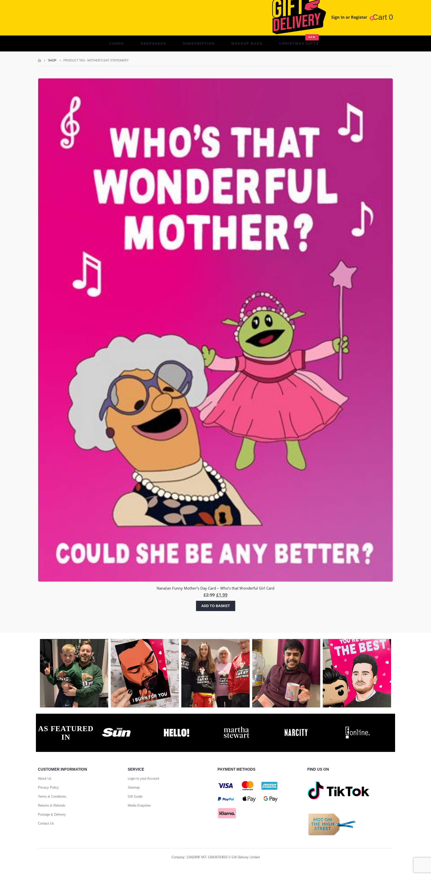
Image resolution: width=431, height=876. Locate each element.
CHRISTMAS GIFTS (299, 40)
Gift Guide (135, 796)
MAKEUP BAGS (247, 43)
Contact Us (46, 823)
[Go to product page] (215, 330)
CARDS (116, 43)
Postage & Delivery (52, 814)
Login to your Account (143, 778)
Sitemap (134, 787)
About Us (44, 778)
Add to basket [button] (215, 606)
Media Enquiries (139, 805)
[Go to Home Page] (39, 60)
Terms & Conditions (52, 796)
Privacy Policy (48, 787)
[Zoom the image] (116, 728)
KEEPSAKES (153, 43)
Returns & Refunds (51, 805)
